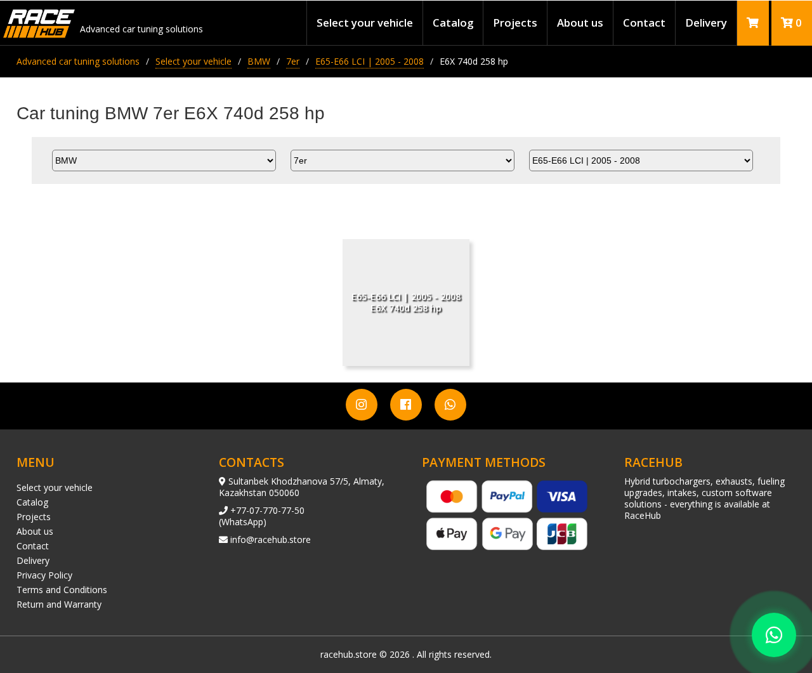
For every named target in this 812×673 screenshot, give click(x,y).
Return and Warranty (59, 604)
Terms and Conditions (61, 590)
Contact (644, 22)
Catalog (453, 22)
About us (580, 22)
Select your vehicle (365, 22)
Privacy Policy (44, 575)
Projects (515, 22)
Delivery (706, 22)
